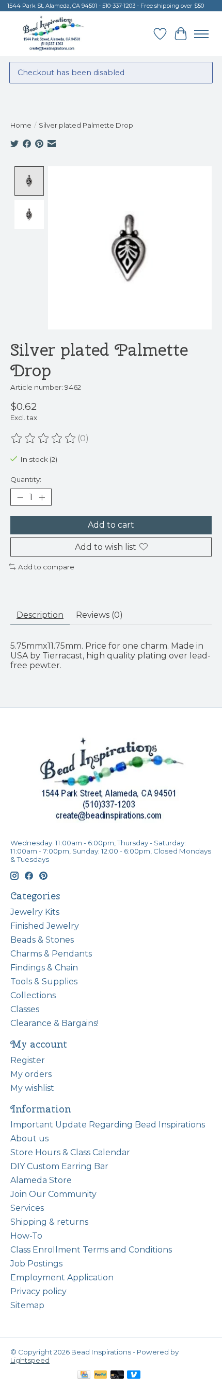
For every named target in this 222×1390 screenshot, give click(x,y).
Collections (33, 995)
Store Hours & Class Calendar (70, 1152)
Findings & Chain (44, 967)
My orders (31, 1074)
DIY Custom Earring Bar (59, 1166)
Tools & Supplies (43, 981)
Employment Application (62, 1277)
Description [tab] (40, 615)
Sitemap (27, 1305)
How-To (26, 1236)
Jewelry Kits (34, 912)
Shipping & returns (49, 1222)
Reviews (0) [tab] (99, 615)
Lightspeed (30, 1360)
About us (29, 1138)
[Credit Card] (83, 1375)
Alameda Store (41, 1180)
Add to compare (46, 567)
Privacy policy (38, 1291)
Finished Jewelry (44, 926)
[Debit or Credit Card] (117, 1375)
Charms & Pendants (51, 954)
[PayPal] (100, 1375)
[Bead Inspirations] (53, 33)
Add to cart (111, 525)
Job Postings (36, 1264)
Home (20, 125)
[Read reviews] (43, 438)
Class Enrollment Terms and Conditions (91, 1250)
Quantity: (25, 479)
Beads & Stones (42, 940)
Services (27, 1208)
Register (27, 1060)
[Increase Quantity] (42, 497)
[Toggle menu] (201, 34)
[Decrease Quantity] (20, 497)
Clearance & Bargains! (54, 1023)
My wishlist (32, 1088)
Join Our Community (53, 1194)
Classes (24, 1009)
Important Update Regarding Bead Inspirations (107, 1125)
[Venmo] (133, 1375)
